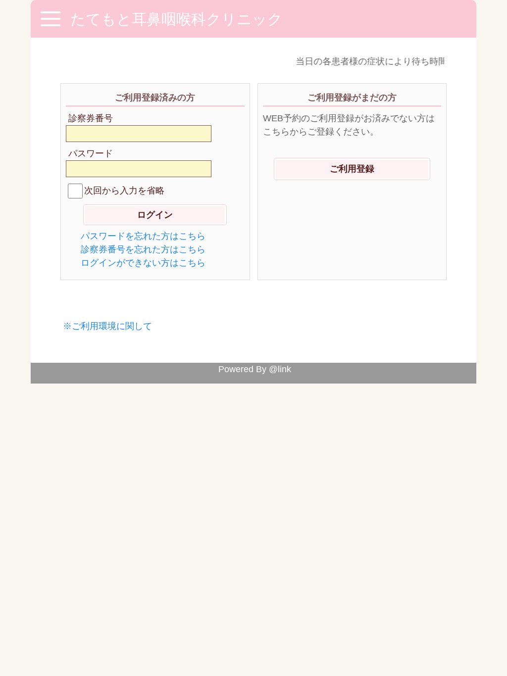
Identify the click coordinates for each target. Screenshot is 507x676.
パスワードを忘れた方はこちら (143, 236)
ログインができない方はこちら (143, 263)
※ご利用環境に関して (107, 326)
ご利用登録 (352, 169)
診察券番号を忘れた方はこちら (143, 249)
